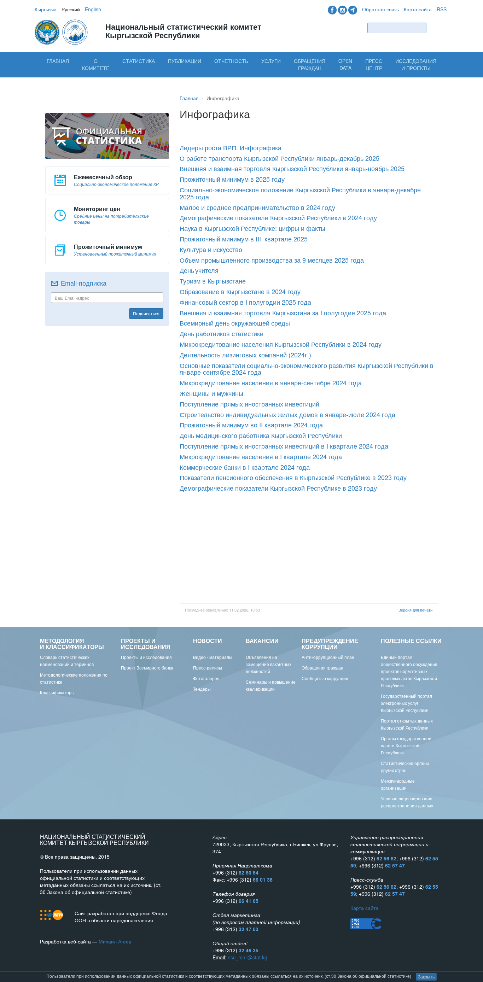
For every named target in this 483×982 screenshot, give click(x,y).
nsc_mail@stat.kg (247, 957)
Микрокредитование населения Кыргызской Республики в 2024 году (281, 344)
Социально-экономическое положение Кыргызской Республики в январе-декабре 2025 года (301, 193)
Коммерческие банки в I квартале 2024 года (245, 467)
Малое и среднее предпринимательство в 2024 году (257, 207)
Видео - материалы (212, 657)
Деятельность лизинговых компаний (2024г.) (245, 354)
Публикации (184, 60)
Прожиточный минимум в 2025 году (232, 178)
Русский (71, 9)
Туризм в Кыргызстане (213, 280)
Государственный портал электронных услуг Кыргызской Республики (406, 703)
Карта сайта (418, 9)
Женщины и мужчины (211, 393)
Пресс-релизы (207, 668)
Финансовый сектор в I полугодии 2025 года (245, 301)
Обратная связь (380, 9)
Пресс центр (373, 64)
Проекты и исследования (146, 657)
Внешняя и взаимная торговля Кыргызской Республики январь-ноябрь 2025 (292, 168)
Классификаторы (57, 692)
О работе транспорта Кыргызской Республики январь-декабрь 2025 (279, 158)
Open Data (345, 64)
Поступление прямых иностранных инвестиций (249, 403)
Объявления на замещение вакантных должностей (268, 664)
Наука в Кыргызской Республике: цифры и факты (252, 228)
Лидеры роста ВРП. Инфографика (230, 147)
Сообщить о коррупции (325, 678)
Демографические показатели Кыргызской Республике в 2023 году (278, 487)
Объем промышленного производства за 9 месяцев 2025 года (272, 259)
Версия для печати (415, 610)
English (93, 9)
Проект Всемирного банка (147, 668)
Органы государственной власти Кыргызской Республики (406, 745)
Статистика (138, 60)
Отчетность (231, 60)
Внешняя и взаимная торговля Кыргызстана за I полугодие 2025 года (283, 312)
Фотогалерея (206, 678)
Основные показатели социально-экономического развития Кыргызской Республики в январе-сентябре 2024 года (306, 369)
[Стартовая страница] (62, 31)
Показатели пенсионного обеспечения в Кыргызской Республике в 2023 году (293, 477)
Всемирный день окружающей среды (235, 322)
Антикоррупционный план (328, 657)
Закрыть (426, 977)
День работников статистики (221, 333)
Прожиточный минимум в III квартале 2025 (244, 238)
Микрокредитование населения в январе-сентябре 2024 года (271, 382)
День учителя (199, 270)
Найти (438, 28)
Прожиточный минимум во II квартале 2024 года (251, 424)
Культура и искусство (211, 249)
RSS (442, 9)
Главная (58, 60)
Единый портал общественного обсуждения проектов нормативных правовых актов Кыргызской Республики (409, 671)
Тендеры (202, 689)
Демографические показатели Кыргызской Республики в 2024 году (278, 217)
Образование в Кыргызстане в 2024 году (240, 291)
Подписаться (146, 313)
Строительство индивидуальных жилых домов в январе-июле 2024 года (287, 414)
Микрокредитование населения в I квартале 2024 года (261, 456)
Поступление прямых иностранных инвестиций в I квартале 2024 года (284, 445)
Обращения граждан (309, 64)
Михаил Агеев (115, 941)
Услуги (271, 60)
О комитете (95, 64)
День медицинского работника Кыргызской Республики (261, 435)
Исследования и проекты (415, 64)
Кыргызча (46, 9)
